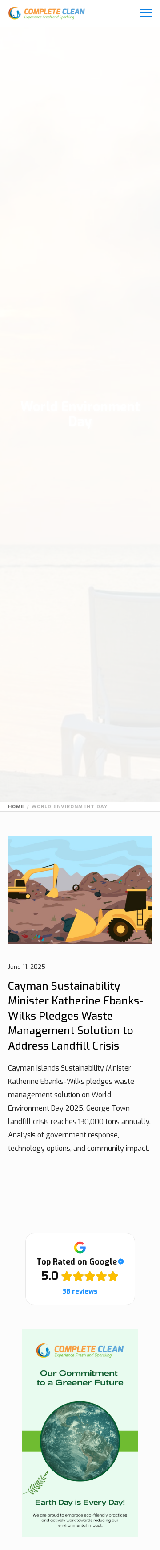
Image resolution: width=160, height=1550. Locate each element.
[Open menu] (143, 13)
